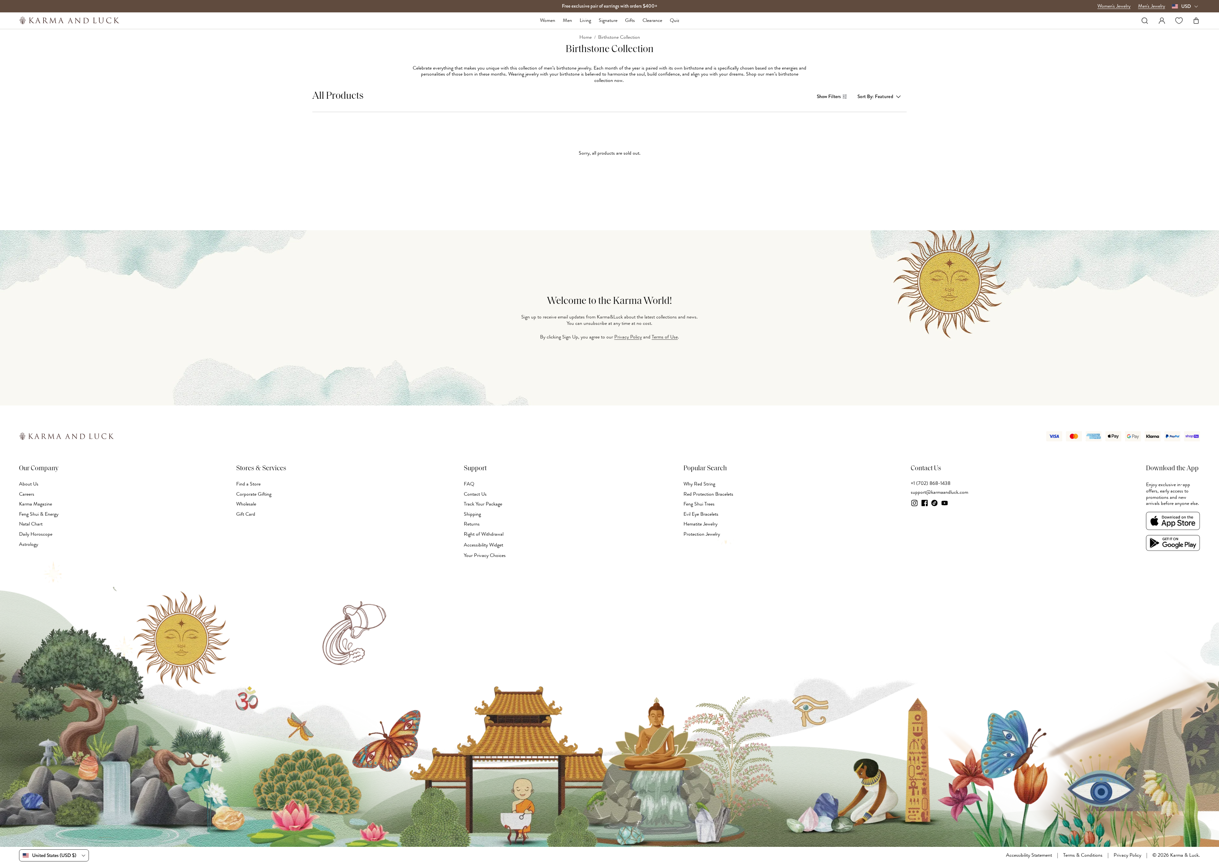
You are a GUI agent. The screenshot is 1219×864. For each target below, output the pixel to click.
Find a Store (248, 484)
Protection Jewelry (701, 534)
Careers (26, 494)
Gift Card (245, 514)
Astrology (28, 544)
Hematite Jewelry (700, 524)
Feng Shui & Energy (38, 514)
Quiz (674, 20)
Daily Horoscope (35, 534)
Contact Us (475, 494)
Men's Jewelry (1151, 6)
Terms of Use (665, 337)
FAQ (469, 484)
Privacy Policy (628, 337)
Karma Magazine (35, 504)
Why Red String (699, 484)
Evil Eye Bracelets (700, 514)
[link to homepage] (69, 20)
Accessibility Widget (483, 545)
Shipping (472, 514)
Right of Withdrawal (483, 534)
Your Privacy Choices (485, 555)
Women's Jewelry (1113, 6)
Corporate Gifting (253, 494)
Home (585, 37)
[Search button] (1145, 20)
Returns (472, 524)
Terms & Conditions (1082, 855)
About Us (28, 484)
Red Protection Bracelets (708, 494)
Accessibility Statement (1029, 855)
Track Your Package (483, 504)
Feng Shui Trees (699, 504)
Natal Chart (31, 524)
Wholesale (246, 504)
